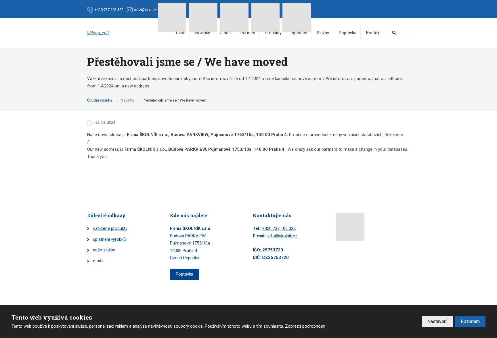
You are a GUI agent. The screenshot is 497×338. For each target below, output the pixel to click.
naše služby (104, 250)
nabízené (102, 228)
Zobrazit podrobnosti (305, 326)
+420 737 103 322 (279, 228)
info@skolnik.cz (282, 235)
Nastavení (437, 321)
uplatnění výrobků (109, 239)
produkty (119, 228)
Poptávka (347, 32)
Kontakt (373, 32)
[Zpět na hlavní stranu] (98, 33)
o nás (98, 260)
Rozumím (470, 321)
